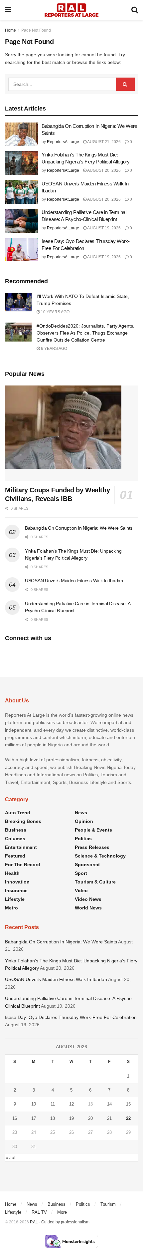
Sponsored (87, 864)
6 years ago (53, 348)
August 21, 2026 (103, 141)
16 (14, 1118)
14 (109, 1104)
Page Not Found (36, 30)
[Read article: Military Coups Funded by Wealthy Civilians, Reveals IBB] (71, 433)
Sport (81, 873)
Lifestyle (15, 899)
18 (52, 1118)
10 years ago (55, 312)
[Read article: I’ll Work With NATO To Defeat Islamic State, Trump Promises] (18, 302)
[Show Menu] (8, 10)
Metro (11, 907)
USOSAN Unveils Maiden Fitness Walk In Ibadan (74, 580)
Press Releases (92, 847)
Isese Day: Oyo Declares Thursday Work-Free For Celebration (71, 1017)
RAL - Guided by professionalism (59, 1222)
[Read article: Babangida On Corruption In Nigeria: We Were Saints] (21, 134)
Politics (83, 838)
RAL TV (39, 1212)
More (62, 1212)
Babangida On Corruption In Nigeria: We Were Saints (78, 528)
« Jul (10, 1157)
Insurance (16, 890)
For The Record (22, 864)
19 (71, 1118)
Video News (88, 899)
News (81, 812)
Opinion (84, 821)
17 (33, 1118)
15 (128, 1104)
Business (15, 830)
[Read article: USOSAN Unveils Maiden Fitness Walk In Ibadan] (21, 192)
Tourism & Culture (95, 881)
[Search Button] (134, 10)
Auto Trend (17, 812)
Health (12, 873)
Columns (15, 838)
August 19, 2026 (103, 228)
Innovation (17, 881)
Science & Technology (100, 856)
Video (81, 890)
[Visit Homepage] (71, 10)
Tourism (108, 1204)
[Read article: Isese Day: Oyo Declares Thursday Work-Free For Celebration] (21, 250)
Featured (15, 856)
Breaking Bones (23, 821)
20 (90, 1118)
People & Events (93, 830)
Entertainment (21, 847)
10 (33, 1104)
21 (109, 1118)
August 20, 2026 (103, 170)
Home (10, 30)
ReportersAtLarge (63, 141)
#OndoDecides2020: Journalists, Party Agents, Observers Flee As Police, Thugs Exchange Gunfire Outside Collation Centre (85, 333)
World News (88, 907)
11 (53, 1104)
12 (71, 1104)
